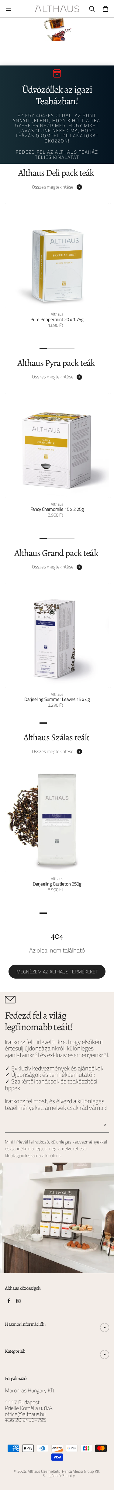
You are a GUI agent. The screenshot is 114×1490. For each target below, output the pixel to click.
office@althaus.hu (25, 1414)
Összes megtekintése (53, 187)
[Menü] (8, 8)
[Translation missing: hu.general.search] (92, 8)
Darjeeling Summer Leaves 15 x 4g (57, 699)
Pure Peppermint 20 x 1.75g (57, 319)
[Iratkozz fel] (105, 1125)
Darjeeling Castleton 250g (57, 884)
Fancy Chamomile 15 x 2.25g (57, 509)
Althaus (34, 1471)
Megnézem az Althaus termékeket (57, 971)
